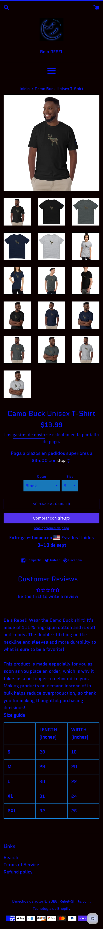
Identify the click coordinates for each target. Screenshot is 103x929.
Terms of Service (21, 864)
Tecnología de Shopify (51, 908)
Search (11, 857)
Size (69, 476)
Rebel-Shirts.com (75, 901)
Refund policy (18, 872)
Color (41, 476)
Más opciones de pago (51, 528)
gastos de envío (29, 435)
